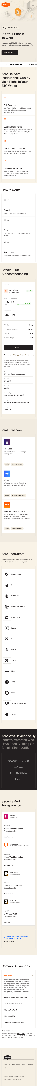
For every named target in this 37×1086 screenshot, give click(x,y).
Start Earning (8, 53)
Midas (6, 480)
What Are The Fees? (10, 1010)
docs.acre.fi (21, 1034)
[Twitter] (5, 1068)
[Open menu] (33, 4)
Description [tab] (8, 355)
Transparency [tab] (29, 355)
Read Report (7, 837)
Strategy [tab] (16, 355)
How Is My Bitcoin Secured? (13, 1004)
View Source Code (9, 942)
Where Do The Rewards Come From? (16, 998)
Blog (13, 1064)
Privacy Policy (17, 1080)
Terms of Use (7, 1080)
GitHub (18, 1064)
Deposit (17, 347)
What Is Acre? (8, 976)
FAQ (9, 1064)
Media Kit (30, 1064)
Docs (5, 1064)
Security (24, 1064)
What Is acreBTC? (9, 1016)
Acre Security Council (13, 511)
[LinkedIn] (10, 1068)
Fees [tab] (22, 355)
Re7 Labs (8, 449)
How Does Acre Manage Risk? (14, 1022)
